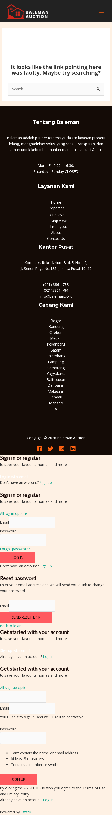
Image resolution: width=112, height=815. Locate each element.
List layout (58, 226)
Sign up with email (15, 650)
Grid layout (59, 214)
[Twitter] (50, 449)
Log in (17, 557)
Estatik (26, 812)
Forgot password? (15, 548)
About (56, 232)
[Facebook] (39, 449)
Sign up (46, 482)
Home (56, 202)
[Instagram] (62, 449)
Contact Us (56, 238)
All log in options (14, 513)
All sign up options (15, 687)
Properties (56, 207)
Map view (59, 220)
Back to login (10, 625)
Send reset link (26, 617)
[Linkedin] (73, 449)
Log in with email (14, 476)
